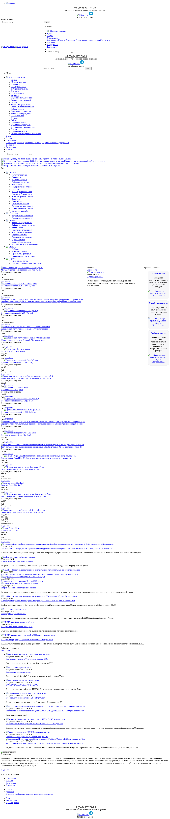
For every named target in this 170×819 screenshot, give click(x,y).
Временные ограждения (22, 237)
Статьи (9, 798)
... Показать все (17, 93)
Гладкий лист (17, 201)
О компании (52, 40)
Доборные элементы (19, 89)
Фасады (14, 118)
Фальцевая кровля (18, 87)
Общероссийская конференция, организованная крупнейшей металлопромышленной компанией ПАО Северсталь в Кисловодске (56, 548)
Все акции (5, 650)
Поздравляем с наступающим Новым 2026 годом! (22, 581)
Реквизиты (70, 40)
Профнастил (16, 84)
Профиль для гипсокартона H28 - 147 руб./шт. (25, 698)
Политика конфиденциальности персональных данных (29, 794)
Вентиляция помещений (22, 206)
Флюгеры (16, 199)
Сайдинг (14, 120)
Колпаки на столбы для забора (25, 244)
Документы (105, 40)
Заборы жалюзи (17, 109)
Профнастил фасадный (20, 125)
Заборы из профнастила (21, 104)
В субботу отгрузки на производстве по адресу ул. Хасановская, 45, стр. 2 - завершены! (38, 601)
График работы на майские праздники (17, 561)
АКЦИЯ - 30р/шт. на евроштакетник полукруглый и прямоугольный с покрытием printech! (39, 574)
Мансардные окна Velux (22, 192)
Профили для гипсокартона (22, 127)
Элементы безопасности (22, 194)
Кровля (14, 80)
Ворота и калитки (19, 235)
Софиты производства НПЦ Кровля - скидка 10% (27, 737)
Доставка (10, 792)
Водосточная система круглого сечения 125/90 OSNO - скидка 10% (34, 724)
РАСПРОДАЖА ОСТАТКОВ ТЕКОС (22, 685)
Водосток (15, 95)
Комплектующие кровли (22, 196)
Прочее (14, 129)
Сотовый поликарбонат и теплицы (26, 134)
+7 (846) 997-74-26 (85, 7)
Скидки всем (158, 273)
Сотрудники (11, 783)
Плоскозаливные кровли (22, 208)
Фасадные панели (18, 122)
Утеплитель (16, 91)
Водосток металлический (21, 98)
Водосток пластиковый (21, 100)
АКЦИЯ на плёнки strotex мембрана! (16, 627)
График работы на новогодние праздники (18, 588)
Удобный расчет (158, 333)
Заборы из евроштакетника (22, 107)
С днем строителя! (95, 276)
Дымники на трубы (20, 211)
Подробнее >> (158, 295)
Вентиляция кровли (20, 204)
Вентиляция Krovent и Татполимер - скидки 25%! (27, 659)
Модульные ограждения (21, 113)
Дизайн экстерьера (158, 303)
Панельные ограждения (21, 111)
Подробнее (5, 281)
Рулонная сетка (18, 240)
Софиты (15, 189)
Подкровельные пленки (22, 187)
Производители (12, 803)
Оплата (9, 789)
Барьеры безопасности (21, 242)
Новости (61, 40)
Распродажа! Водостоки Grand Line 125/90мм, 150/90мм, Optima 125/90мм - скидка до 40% (44, 743)
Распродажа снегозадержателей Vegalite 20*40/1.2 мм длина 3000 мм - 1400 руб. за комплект (45, 711)
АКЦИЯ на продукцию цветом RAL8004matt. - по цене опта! (27, 639)
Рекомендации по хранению (88, 40)
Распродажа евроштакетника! (13, 614)
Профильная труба (19, 131)
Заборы (14, 102)
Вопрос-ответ (12, 800)
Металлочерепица (18, 82)
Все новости (92, 270)
